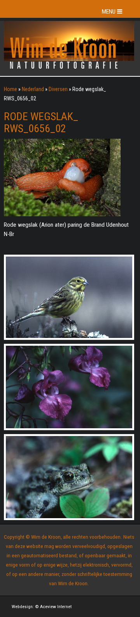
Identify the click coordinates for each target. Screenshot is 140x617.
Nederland (33, 89)
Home (10, 89)
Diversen (58, 89)
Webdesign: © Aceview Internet (42, 606)
